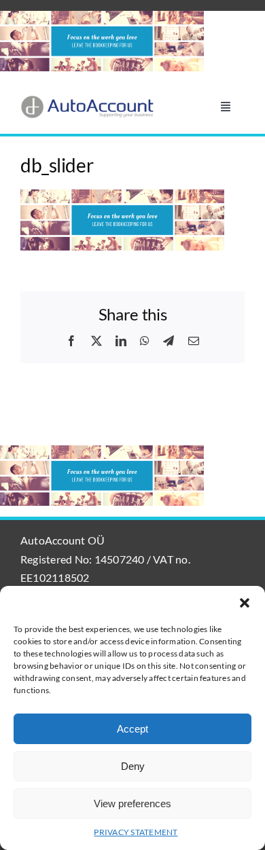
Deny (133, 766)
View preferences (132, 803)
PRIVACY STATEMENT (135, 832)
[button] (244, 603)
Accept (132, 729)
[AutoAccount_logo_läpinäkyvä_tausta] (87, 100)
